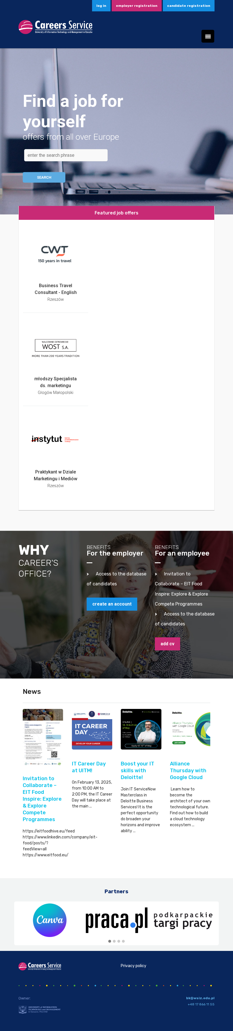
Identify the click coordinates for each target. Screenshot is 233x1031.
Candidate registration (188, 6)
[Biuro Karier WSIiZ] (55, 29)
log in (101, 6)
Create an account (112, 604)
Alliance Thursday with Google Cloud (188, 770)
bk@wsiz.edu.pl (200, 998)
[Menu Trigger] (207, 36)
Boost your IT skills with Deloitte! (137, 770)
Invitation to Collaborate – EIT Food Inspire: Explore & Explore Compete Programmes (42, 799)
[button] (109, 941)
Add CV (167, 643)
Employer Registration (136, 6)
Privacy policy (133, 965)
